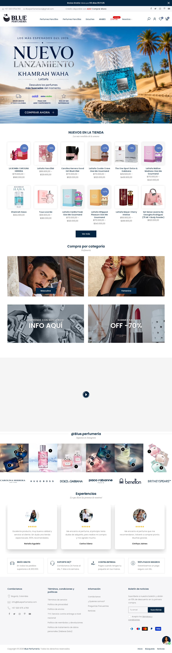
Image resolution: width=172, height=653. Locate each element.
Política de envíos (56, 609)
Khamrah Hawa (18, 212)
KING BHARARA (14, 639)
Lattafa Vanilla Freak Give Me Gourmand (72, 213)
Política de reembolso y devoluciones (65, 622)
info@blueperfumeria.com (24, 602)
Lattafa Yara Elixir (45, 168)
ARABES (102, 19)
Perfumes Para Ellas (72, 19)
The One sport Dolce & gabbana (126, 169)
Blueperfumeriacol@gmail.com (40, 9)
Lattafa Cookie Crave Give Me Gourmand (99, 169)
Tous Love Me (45, 212)
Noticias (91, 610)
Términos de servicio (57, 599)
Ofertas (115, 19)
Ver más (86, 234)
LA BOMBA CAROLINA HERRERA (19, 169)
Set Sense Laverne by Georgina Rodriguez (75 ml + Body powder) (153, 215)
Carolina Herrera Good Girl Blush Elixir (72, 169)
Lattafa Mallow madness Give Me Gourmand (153, 171)
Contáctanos (94, 596)
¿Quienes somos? (96, 601)
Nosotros (126, 19)
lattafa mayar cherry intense (126, 213)
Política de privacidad (58, 604)
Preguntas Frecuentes (98, 606)
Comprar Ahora (99, 9)
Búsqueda (150, 648)
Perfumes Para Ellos (49, 19)
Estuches (90, 19)
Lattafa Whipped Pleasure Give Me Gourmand (99, 215)
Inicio (140, 648)
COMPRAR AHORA (86, 400)
